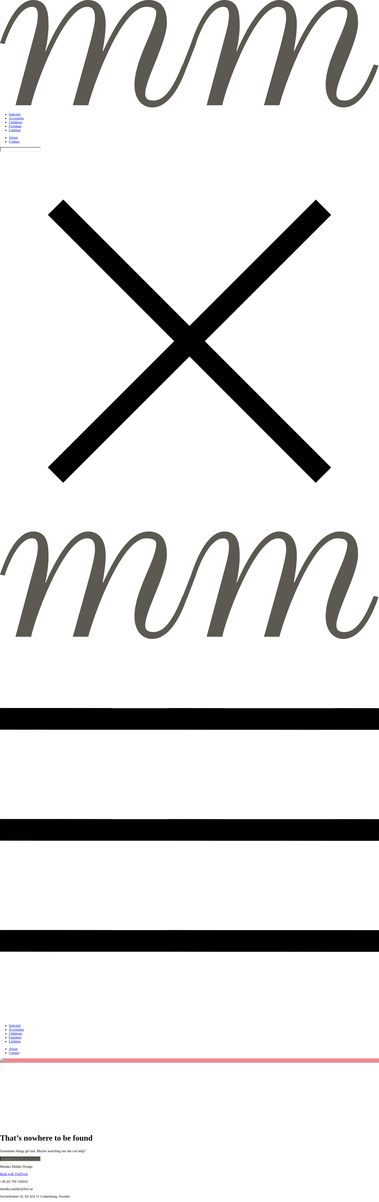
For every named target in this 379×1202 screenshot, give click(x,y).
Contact (14, 141)
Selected (14, 114)
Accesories (16, 118)
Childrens (15, 122)
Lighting (15, 130)
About (13, 137)
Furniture (15, 126)
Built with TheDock (14, 1174)
